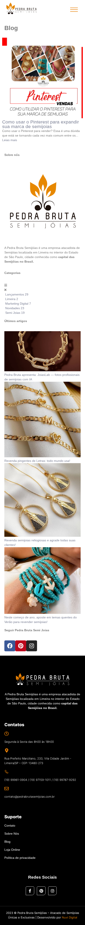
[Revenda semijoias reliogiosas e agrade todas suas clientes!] (42, 535)
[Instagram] (31, 645)
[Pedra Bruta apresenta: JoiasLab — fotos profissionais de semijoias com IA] (42, 370)
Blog (7, 841)
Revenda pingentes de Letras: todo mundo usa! (37, 460)
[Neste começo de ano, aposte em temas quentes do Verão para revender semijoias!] (42, 612)
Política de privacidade (20, 857)
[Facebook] (9, 645)
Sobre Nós (11, 833)
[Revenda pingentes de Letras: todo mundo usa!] (42, 456)
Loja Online (12, 849)
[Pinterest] (20, 645)
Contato (9, 825)
